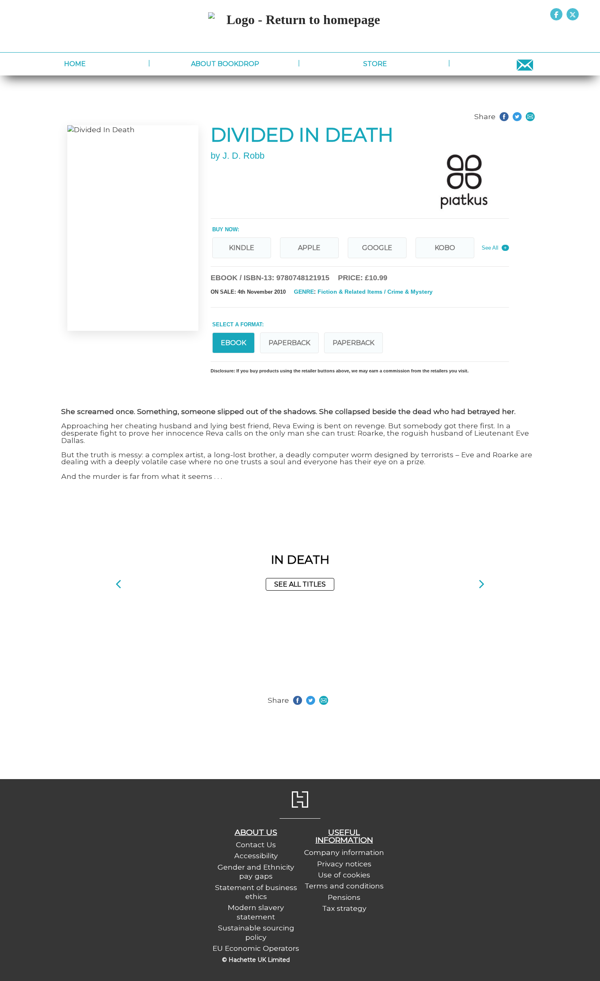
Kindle (241, 248)
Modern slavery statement (256, 912)
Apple (309, 248)
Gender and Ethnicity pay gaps (256, 871)
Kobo (445, 248)
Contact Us (256, 844)
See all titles (300, 584)
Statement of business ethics (256, 892)
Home (75, 64)
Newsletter (525, 64)
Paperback (289, 343)
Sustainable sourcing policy (256, 932)
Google (377, 248)
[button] (118, 584)
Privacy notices (344, 863)
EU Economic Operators (256, 948)
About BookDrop (225, 64)
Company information (344, 852)
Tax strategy (344, 908)
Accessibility (256, 855)
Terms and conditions (344, 885)
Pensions (344, 897)
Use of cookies (344, 874)
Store (375, 64)
